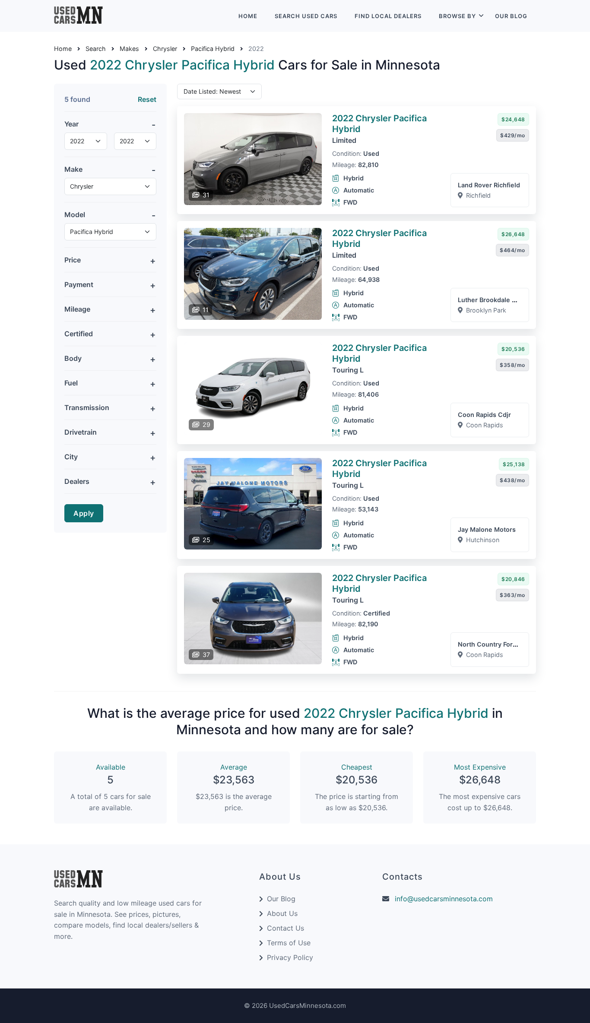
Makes (129, 49)
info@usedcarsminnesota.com (444, 898)
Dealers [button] (76, 481)
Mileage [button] (77, 309)
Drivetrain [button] (80, 432)
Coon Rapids (484, 425)
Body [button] (73, 358)
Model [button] (74, 214)
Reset (147, 99)
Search (96, 49)
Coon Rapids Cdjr (484, 414)
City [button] (71, 456)
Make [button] (73, 169)
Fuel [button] (71, 383)
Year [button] (71, 124)
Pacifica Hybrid (213, 49)
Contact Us (285, 928)
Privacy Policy (290, 957)
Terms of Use (289, 942)
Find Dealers (388, 16)
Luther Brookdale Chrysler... (500, 299)
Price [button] (72, 260)
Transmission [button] (86, 407)
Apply (83, 513)
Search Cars (306, 16)
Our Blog (511, 16)
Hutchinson (482, 539)
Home (247, 16)
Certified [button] (78, 333)
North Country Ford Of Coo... (501, 644)
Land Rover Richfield (489, 185)
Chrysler (165, 49)
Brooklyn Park (486, 310)
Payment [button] (78, 284)
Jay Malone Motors (487, 529)
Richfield (478, 195)
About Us (282, 913)
